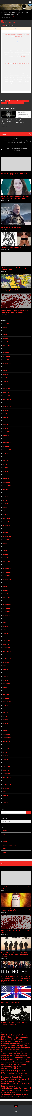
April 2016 (5, 759)
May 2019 (5, 629)
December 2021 (6, 525)
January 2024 (6, 435)
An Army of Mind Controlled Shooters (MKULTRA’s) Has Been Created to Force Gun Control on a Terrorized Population (15, 954)
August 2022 (6, 496)
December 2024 (6, 395)
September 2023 (7, 449)
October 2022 (6, 489)
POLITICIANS (10, 103)
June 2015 (5, 795)
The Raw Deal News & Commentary (11, 227)
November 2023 (7, 442)
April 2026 (5, 338)
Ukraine (26, 18)
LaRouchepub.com (21, 1062)
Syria (22, 18)
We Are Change (11, 1092)
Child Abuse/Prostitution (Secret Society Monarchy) (15, 1049)
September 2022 (7, 493)
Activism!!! (4, 12)
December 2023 (6, 439)
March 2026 (5, 341)
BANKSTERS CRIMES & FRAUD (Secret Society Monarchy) (15, 1036)
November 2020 (7, 572)
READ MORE (23, 56)
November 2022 (7, 485)
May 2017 (5, 716)
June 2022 (5, 503)
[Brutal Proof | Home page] (3, 21)
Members (5, 852)
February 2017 (6, 727)
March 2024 (5, 428)
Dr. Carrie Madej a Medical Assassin (10, 1002)
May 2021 (5, 550)
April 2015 (5, 802)
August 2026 (6, 324)
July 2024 (5, 413)
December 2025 (6, 352)
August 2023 (6, 453)
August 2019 (6, 619)
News (23, 1064)
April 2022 (5, 511)
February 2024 (6, 431)
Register (5, 856)
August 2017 (6, 705)
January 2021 (6, 565)
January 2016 (6, 770)
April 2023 (5, 467)
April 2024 (5, 424)
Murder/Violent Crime (14, 1064)
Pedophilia (13, 1066)
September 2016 (7, 745)
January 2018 (6, 687)
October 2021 (6, 532)
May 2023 (5, 464)
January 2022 (6, 521)
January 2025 (6, 392)
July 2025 (5, 370)
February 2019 (6, 640)
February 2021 (6, 561)
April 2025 (5, 381)
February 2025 (6, 388)
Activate (5, 830)
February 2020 (6, 597)
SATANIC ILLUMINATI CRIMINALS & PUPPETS (13, 1082)
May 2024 (5, 421)
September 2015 (7, 784)
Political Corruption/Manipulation (13, 1069)
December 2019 (6, 604)
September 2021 (7, 536)
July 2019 (5, 622)
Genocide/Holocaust (23, 1057)
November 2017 (7, 694)
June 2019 (5, 626)
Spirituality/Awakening (10, 1088)
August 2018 (6, 662)
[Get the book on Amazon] (30, 134)
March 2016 (5, 763)
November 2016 (7, 737)
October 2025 (6, 359)
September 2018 (7, 658)
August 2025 (6, 367)
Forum (4, 848)
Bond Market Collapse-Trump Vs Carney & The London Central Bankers (14, 174)
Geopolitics (24, 12)
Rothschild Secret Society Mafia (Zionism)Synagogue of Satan (15, 1079)
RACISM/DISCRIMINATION (7, 1075)
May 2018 (5, 673)
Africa (9, 12)
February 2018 (6, 683)
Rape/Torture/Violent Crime (21, 1075)
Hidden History (16, 1060)
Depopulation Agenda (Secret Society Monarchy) (13, 1053)
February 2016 (6, 766)
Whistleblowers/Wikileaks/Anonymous (13, 1095)
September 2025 (7, 363)
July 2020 (5, 586)
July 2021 (5, 543)
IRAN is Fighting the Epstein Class (10, 290)
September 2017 (7, 701)
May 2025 (5, 377)
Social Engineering (10, 1086)
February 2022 (6, 518)
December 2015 (6, 773)
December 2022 (6, 482)
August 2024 (6, 410)
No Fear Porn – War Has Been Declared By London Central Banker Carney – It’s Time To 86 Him (15, 197)
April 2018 (5, 676)
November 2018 (7, 651)
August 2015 (6, 788)
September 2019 (7, 615)
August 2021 (6, 539)
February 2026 (6, 345)
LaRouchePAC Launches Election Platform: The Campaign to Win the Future (17, 63)
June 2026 (5, 331)
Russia (18, 18)
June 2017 (5, 712)
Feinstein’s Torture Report (9, 845)
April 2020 (5, 590)
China (13, 12)
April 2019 (5, 633)
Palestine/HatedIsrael (7, 16)
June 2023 (5, 460)
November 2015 (7, 777)
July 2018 (5, 665)
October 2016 (6, 741)
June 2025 (5, 374)
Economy (18, 12)
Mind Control (4, 1064)
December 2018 (6, 647)
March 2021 (5, 557)
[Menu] (30, 2)
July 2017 (5, 709)
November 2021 (7, 529)
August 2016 (6, 748)
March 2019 (5, 637)
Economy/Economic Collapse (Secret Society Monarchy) (17, 100)
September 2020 (7, 579)
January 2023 (6, 478)
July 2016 (5, 752)
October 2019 (6, 611)
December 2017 (6, 691)
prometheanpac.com (19, 103)
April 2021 (5, 554)
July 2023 (5, 457)
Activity (5, 834)
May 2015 (5, 799)
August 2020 (6, 583)
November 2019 (7, 608)
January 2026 (6, 349)
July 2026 (5, 327)
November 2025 (7, 356)
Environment (11, 1057)
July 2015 (5, 791)
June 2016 (5, 755)
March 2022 (5, 514)
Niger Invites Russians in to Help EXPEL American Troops (7, 121)
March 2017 (5, 723)
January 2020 (6, 601)
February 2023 (6, 475)
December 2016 (6, 734)
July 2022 (5, 500)
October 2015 (6, 781)
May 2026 (5, 334)
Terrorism (9, 1090)
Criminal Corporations (17, 1052)
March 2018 (5, 680)
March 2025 (5, 385)
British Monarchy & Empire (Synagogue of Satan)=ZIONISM (15, 1043)
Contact (5, 841)
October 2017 (6, 698)
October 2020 (6, 575)
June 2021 (5, 547)
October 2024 (6, 403)
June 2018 (5, 669)
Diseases (28, 1053)
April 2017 (5, 719)
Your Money (24, 1097)
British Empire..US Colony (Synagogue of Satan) (12, 1040)
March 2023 (5, 471)
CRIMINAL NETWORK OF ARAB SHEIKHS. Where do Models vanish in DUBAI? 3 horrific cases (14, 311)
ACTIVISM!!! (5, 1035)
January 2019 (6, 644)
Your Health (16, 1097)
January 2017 (6, 730)
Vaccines (15, 1090)
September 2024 (7, 406)
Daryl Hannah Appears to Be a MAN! (11, 247)
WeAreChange (17, 1092)
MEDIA (28, 1062)
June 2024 (5, 417)
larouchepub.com (12, 1062)
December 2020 (6, 568)
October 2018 (6, 655)
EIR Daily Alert (19, 120)
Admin (3, 25)
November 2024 (7, 399)
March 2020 (5, 593)
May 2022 (5, 507)
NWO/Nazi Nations (5, 1066)
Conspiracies (6, 838)
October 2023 (6, 446)
